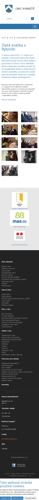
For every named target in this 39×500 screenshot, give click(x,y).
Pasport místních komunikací (12, 378)
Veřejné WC (6, 342)
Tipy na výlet (6, 271)
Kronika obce (6, 286)
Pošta (4, 352)
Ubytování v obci (7, 350)
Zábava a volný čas (8, 268)
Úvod (4, 38)
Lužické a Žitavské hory (19, 209)
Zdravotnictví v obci (8, 335)
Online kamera (7, 327)
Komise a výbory (7, 275)
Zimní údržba (6, 368)
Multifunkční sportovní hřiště (11, 340)
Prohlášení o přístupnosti (18, 476)
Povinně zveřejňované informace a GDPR (16, 299)
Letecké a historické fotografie (12, 322)
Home (7, 474)
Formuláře (5, 303)
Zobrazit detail (30, 498)
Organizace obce (7, 281)
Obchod (4, 348)
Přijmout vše (5, 498)
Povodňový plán (7, 365)
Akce (11, 38)
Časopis (4, 284)
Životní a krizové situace (10, 374)
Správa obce (6, 294)
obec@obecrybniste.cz (9, 439)
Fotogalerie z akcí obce (10, 325)
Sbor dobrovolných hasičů (11, 320)
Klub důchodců (7, 314)
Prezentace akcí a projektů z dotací (14, 279)
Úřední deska (6, 296)
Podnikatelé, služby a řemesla (12, 355)
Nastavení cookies (28, 474)
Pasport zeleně (7, 380)
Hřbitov (4, 346)
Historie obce (6, 266)
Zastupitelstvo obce (9, 273)
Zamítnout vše (17, 498)
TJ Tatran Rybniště (8, 316)
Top (29, 476)
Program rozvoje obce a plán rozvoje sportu (17, 372)
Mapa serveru (16, 474)
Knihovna (5, 344)
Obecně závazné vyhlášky (10, 277)
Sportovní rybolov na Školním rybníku (14, 318)
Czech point (6, 301)
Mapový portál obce (9, 376)
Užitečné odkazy (7, 305)
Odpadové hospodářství (10, 363)
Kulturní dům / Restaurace (11, 337)
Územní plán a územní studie (12, 370)
